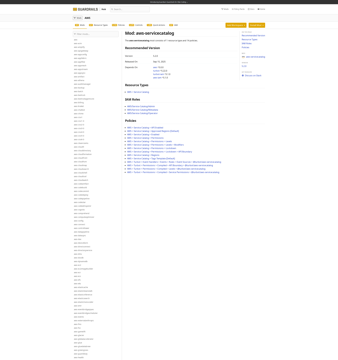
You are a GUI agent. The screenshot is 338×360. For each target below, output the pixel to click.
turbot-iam (158, 74)
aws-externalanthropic (84, 320)
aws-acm (78, 43)
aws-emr (78, 305)
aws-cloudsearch (81, 169)
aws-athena (79, 80)
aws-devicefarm (81, 243)
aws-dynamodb (81, 261)
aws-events (79, 317)
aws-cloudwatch (81, 180)
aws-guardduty (80, 353)
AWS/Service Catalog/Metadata (142, 109)
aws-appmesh (80, 65)
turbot (156, 70)
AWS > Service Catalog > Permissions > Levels (149, 141)
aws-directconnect (82, 246)
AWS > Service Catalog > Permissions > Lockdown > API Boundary (159, 151)
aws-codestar (80, 202)
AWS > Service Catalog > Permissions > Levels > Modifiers (155, 144)
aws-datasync (80, 235)
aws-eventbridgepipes (84, 309)
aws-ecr (77, 272)
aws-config (78, 220)
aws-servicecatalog (255, 56)
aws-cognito (79, 209)
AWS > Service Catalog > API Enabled (145, 127)
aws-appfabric (80, 58)
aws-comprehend (81, 213)
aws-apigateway (81, 50)
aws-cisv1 (78, 117)
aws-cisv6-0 (79, 139)
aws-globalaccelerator (83, 339)
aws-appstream (81, 69)
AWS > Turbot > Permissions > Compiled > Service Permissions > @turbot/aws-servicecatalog (173, 172)
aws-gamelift (79, 331)
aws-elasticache (81, 287)
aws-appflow (79, 62)
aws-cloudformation (83, 154)
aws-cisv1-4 (79, 121)
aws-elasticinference (83, 294)
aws (75, 39)
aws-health (79, 357)
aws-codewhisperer (82, 206)
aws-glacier (79, 335)
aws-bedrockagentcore (84, 99)
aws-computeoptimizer (84, 217)
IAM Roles (247, 43)
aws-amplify (79, 47)
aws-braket (79, 106)
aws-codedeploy (81, 195)
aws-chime (78, 113)
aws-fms (77, 324)
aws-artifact (79, 76)
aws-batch (78, 91)
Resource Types (249, 39)
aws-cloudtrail (80, 176)
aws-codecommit (81, 191)
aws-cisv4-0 (79, 132)
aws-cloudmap (80, 165)
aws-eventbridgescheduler (86, 313)
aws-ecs (77, 276)
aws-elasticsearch (82, 298)
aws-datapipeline (81, 232)
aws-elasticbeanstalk (83, 291)
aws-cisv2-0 (79, 124)
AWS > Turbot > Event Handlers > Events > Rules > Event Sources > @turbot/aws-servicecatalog (174, 161)
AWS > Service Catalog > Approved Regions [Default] (153, 131)
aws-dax (77, 239)
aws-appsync (79, 73)
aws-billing (79, 102)
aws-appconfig (80, 54)
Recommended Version (253, 35)
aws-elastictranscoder (83, 302)
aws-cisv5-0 (79, 135)
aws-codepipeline (82, 198)
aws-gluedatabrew (82, 346)
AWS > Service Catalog (138, 92)
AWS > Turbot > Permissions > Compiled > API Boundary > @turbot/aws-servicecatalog (170, 165)
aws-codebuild (80, 187)
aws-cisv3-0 (79, 128)
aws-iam (157, 77)
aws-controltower (81, 228)
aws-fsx (77, 328)
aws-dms (78, 254)
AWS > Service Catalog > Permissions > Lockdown (151, 148)
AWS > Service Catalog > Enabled (143, 134)
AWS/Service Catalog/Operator (142, 113)
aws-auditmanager (82, 84)
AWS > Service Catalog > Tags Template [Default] (151, 158)
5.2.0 (244, 66)
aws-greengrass (81, 350)
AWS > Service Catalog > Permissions (145, 137)
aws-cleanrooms (81, 143)
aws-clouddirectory (82, 150)
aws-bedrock (79, 95)
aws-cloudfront (80, 158)
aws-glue (78, 342)
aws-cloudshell (80, 172)
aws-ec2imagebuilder (83, 268)
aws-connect (79, 224)
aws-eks (77, 283)
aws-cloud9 (79, 147)
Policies (245, 47)
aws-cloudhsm (80, 161)
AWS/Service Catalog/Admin (141, 106)
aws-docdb (79, 257)
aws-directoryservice (83, 250)
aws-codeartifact (81, 184)
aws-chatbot (79, 110)
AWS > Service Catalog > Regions (143, 155)
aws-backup (79, 87)
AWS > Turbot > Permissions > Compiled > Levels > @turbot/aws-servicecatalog (166, 168)
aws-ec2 (77, 265)
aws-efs (77, 280)
